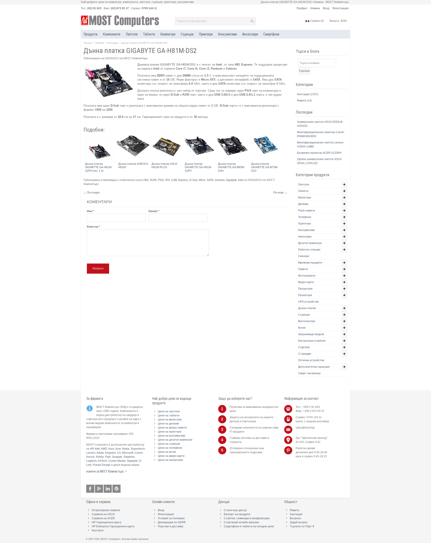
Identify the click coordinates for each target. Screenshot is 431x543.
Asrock (90, 456)
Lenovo (90, 452)
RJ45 (153, 180)
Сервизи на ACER (103, 518)
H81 (146, 180)
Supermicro (138, 448)
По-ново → (280, 192)
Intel (240, 180)
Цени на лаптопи (169, 411)
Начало (88, 43)
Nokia (125, 448)
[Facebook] (90, 488)
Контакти (97, 530)
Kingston (110, 452)
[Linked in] (108, 488)
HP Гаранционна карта (106, 522)
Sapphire (129, 456)
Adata (100, 452)
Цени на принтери (169, 431)
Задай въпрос (299, 522)
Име (89, 211)
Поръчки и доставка (170, 526)
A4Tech (102, 460)
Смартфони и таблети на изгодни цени (249, 526)
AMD (104, 448)
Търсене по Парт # (302, 526)
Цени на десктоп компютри (175, 439)
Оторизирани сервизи (106, 510)
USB (174, 180)
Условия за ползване (171, 518)
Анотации (112, 43)
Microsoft (127, 452)
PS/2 (161, 180)
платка (219, 180)
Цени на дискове (168, 423)
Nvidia (100, 456)
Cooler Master (116, 460)
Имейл (153, 211)
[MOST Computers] (120, 21)
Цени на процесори (170, 460)
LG (119, 452)
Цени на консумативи (171, 435)
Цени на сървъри (169, 443)
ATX (167, 180)
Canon (138, 452)
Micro (202, 180)
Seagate (117, 456)
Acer (118, 448)
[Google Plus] (99, 488)
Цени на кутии (167, 451)
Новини (315, 8)
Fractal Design (101, 464)
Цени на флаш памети (172, 427)
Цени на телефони (170, 447)
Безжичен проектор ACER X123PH (319, 152)
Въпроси (295, 518)
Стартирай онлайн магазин (241, 522)
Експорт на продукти (237, 514)
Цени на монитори (170, 419)
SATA (210, 180)
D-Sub (193, 180)
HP (91, 448)
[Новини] (116, 488)
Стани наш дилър (235, 510)
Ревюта (302, 100)
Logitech (91, 460)
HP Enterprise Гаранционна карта (113, 526)
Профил (302, 8)
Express (183, 180)
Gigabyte (231, 180)
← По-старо (92, 192)
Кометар (92, 226)
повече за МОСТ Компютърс (105, 471)
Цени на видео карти (171, 455)
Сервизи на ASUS (103, 514)
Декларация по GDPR (172, 522)
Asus (111, 448)
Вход (326, 8)
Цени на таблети (168, 415)
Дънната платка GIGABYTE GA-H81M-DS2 (166, 64)
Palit (107, 456)
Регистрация (340, 8)
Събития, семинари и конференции (247, 518)
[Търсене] (252, 21)
